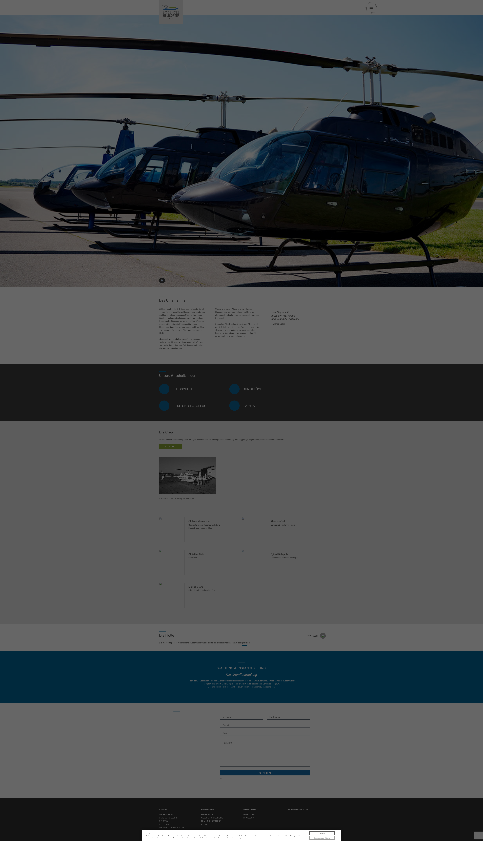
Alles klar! (322, 833)
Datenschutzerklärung (322, 838)
